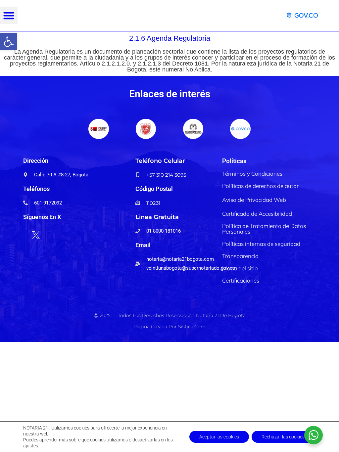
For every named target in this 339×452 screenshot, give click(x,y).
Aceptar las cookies (219, 436)
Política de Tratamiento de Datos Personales (264, 228)
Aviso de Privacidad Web (254, 199)
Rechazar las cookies (283, 436)
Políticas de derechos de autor (260, 185)
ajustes (30, 445)
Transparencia (240, 255)
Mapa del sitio (240, 268)
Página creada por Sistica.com (169, 327)
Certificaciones (240, 280)
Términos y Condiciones (252, 173)
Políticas (234, 161)
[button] (8, 41)
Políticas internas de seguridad (261, 243)
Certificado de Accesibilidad (257, 213)
